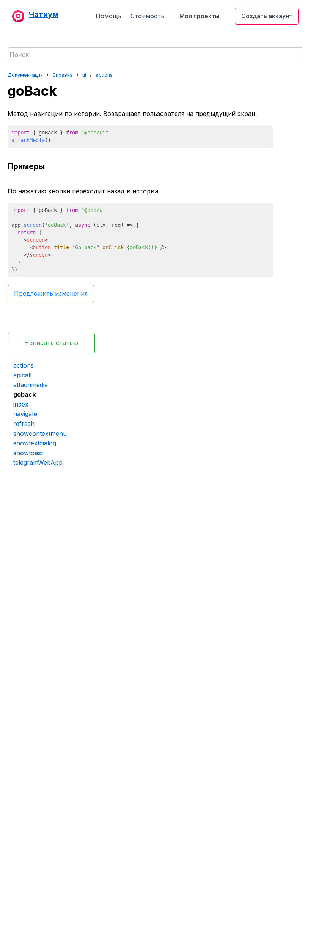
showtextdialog (34, 443)
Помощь (108, 16)
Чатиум (43, 14)
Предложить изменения (51, 293)
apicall (22, 375)
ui (84, 75)
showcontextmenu (40, 433)
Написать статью (51, 343)
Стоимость (147, 16)
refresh (24, 423)
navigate (25, 414)
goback (24, 394)
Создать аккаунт (266, 16)
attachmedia (30, 385)
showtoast (28, 453)
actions (104, 75)
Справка (62, 75)
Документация (25, 75)
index (20, 404)
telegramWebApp (38, 462)
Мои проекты (199, 16)
